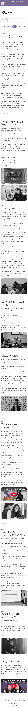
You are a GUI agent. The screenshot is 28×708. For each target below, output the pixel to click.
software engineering (7, 440)
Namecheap (4, 85)
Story (17, 1)
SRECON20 (4, 476)
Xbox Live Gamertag (7, 239)
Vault (25, 4)
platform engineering (20, 440)
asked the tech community (13, 546)
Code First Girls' (10, 246)
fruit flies (4, 225)
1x (24, 19)
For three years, (5, 564)
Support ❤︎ (6, 700)
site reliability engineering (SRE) (13, 442)
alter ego (12, 236)
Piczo (7, 54)
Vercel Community (20, 624)
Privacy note (21, 700)
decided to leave (6, 667)
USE (12, 380)
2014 (9, 26)
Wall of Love (13, 700)
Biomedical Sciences (7, 223)
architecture (20, 437)
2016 (19, 26)
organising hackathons (7, 329)
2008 (4, 26)
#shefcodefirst (16, 267)
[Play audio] (3, 19)
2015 (14, 26)
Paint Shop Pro (18, 61)
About (13, 1)
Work (21, 1)
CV (25, 1)
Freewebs (10, 79)
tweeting (14, 97)
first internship (12, 163)
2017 (24, 26)
